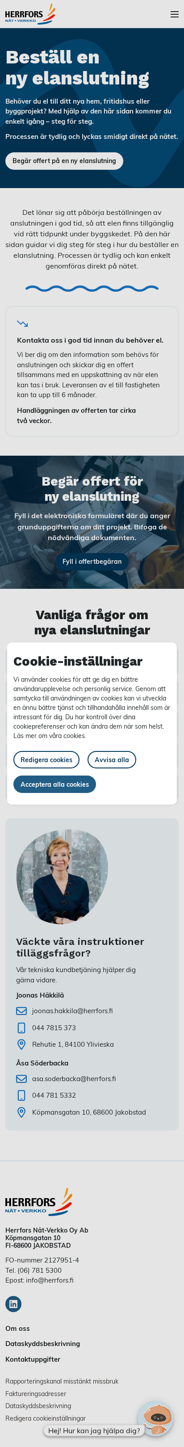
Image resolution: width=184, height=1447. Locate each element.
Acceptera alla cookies (55, 784)
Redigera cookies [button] (46, 759)
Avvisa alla (112, 759)
